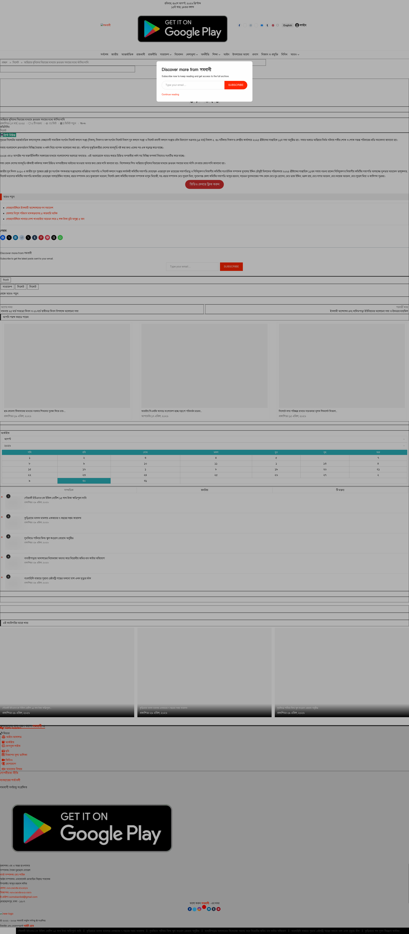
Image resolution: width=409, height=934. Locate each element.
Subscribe (235, 85)
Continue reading (170, 94)
